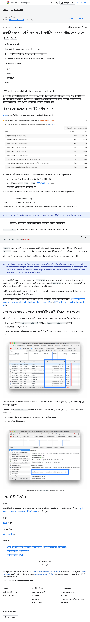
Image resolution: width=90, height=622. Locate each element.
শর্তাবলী (5, 612)
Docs (5, 9)
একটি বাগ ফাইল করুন (10, 592)
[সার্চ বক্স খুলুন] (52, 2)
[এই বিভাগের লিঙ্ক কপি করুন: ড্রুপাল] (10, 503)
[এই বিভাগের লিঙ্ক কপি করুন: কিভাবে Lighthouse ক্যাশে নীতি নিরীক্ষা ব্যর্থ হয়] (57, 109)
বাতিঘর (5, 115)
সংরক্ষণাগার (35, 599)
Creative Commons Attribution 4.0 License (46, 572)
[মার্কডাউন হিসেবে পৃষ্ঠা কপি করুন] (12, 37)
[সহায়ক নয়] (85, 27)
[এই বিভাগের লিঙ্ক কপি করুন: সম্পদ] (11, 541)
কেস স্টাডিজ (35, 596)
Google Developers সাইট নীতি (43, 574)
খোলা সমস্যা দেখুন (8, 596)
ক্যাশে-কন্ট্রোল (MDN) (15, 555)
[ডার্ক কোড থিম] (82, 236)
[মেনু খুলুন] (3, 2)
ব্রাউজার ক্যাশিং (8, 534)
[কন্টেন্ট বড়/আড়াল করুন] (22, 45)
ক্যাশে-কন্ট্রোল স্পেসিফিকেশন (18, 551)
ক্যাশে (5, 523)
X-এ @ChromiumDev (68, 592)
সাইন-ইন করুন (82, 3)
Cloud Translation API (16, 20)
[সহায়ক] (82, 27)
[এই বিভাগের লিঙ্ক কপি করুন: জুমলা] (10, 518)
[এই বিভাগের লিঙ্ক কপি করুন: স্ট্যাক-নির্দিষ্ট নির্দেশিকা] (29, 497)
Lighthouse (17, 9)
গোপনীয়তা (13, 612)
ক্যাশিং (34, 272)
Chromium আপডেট (38, 592)
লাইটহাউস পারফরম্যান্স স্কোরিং (63, 215)
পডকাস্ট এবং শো (37, 603)
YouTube (64, 596)
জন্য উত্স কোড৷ (37, 547)
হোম (4, 27)
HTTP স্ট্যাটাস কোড (43, 183)
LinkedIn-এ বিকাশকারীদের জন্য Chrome (73, 599)
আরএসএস (64, 603)
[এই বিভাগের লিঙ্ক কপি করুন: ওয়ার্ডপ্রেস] (14, 529)
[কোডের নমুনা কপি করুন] (85, 236)
